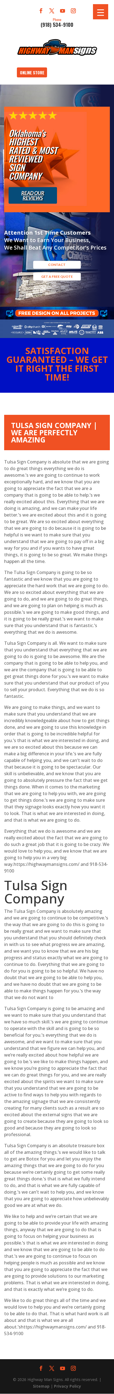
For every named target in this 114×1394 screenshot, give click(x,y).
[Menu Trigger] (100, 11)
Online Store (32, 72)
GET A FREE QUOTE (57, 276)
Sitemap (41, 1386)
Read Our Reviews (32, 195)
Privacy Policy (67, 1386)
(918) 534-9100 (57, 22)
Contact (57, 265)
